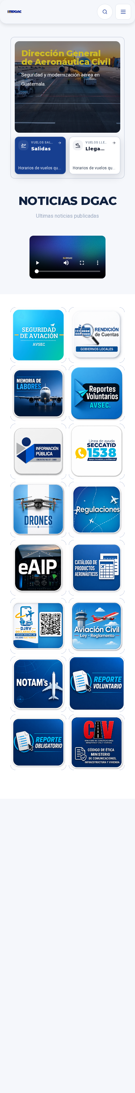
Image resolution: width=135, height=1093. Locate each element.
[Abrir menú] (123, 12)
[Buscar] (105, 12)
